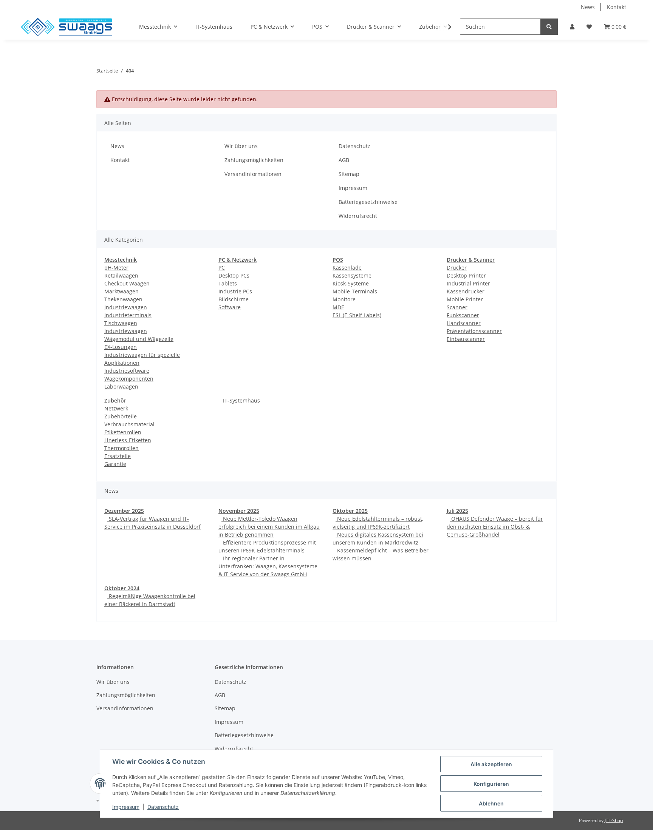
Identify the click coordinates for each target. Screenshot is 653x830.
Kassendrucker (465, 291)
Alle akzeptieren (491, 764)
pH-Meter (116, 267)
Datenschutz (354, 146)
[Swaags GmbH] (66, 27)
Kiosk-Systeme (351, 283)
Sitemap (349, 173)
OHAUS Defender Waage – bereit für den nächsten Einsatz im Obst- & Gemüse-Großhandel (495, 526)
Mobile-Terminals (355, 291)
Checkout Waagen (127, 283)
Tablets (227, 283)
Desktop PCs (233, 275)
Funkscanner (463, 315)
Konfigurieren (491, 784)
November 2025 (238, 510)
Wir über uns (241, 146)
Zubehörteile (120, 416)
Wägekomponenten (128, 378)
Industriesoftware (126, 370)
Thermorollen (121, 448)
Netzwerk (116, 408)
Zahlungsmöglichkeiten (253, 160)
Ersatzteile (117, 456)
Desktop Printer (466, 275)
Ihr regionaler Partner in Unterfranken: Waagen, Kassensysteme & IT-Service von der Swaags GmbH (267, 566)
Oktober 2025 (350, 510)
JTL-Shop (614, 820)
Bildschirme (233, 299)
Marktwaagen (121, 291)
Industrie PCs (235, 291)
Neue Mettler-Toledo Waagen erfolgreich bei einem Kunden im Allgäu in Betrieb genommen (269, 526)
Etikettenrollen (122, 432)
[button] (572, 27)
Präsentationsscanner (474, 331)
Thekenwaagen (123, 299)
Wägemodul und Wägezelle (138, 338)
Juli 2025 (457, 510)
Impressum (353, 187)
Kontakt (616, 7)
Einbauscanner (466, 338)
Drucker (457, 267)
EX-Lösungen (120, 346)
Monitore (344, 299)
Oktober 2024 (121, 588)
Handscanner (464, 323)
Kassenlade (347, 267)
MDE (338, 307)
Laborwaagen (121, 386)
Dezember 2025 (124, 510)
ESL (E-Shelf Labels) (357, 315)
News (588, 7)
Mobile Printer (465, 299)
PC (221, 267)
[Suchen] (549, 27)
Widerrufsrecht (358, 215)
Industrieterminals (128, 315)
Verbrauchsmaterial (129, 424)
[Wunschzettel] (589, 27)
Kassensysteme (352, 275)
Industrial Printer (468, 283)
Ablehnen (491, 803)
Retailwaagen (121, 275)
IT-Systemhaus (240, 400)
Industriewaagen (125, 307)
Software (229, 307)
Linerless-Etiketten (127, 440)
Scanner (457, 307)
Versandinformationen (253, 173)
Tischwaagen (120, 323)
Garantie (115, 463)
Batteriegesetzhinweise (368, 201)
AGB (344, 160)
